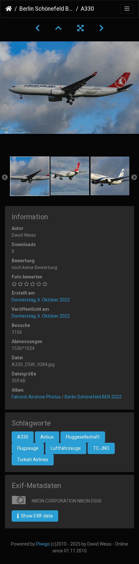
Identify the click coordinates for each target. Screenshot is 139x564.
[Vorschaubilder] (59, 28)
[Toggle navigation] (127, 9)
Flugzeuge (27, 448)
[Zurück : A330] (37, 28)
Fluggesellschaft (83, 436)
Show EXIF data (36, 515)
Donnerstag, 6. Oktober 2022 (41, 299)
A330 (22, 436)
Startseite (8, 9)
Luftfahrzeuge (66, 448)
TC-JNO (101, 448)
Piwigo (43, 544)
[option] (30, 176)
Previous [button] (5, 177)
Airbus (47, 436)
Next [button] (134, 177)
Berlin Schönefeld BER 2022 (46, 8)
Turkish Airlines (32, 459)
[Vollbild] (80, 28)
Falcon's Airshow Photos (36, 396)
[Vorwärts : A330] (101, 28)
